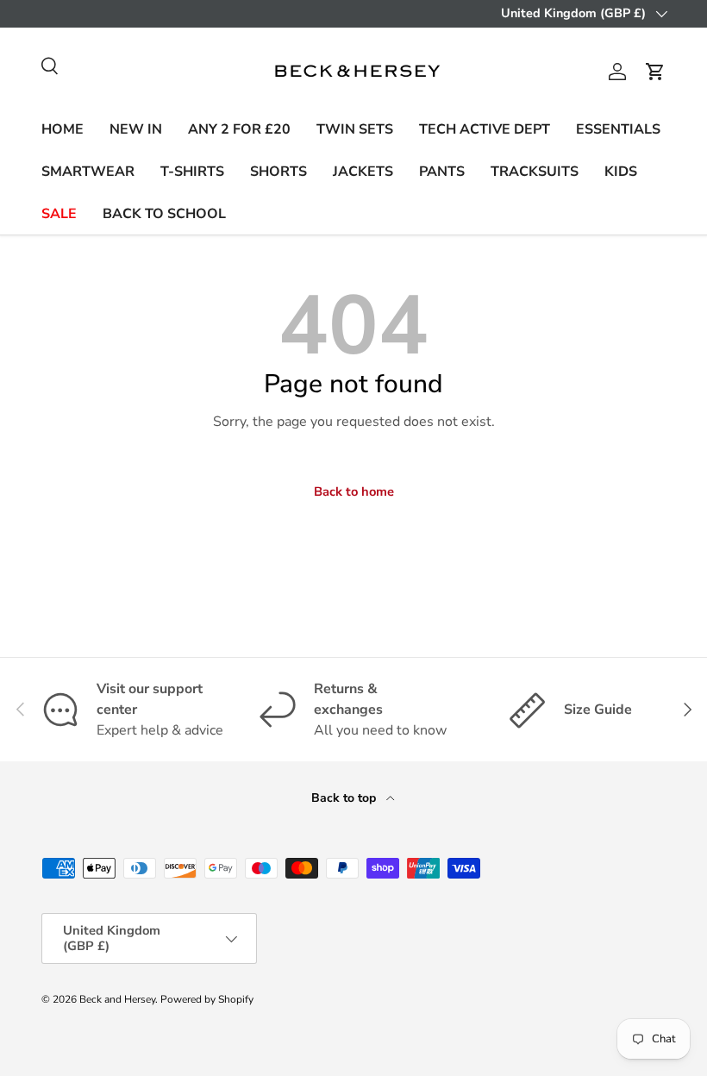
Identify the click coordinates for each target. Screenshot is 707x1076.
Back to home (354, 491)
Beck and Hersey (117, 999)
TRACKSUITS (535, 171)
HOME (62, 129)
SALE (59, 213)
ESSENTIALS (618, 129)
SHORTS (278, 171)
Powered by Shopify (206, 999)
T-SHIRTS (192, 171)
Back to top (345, 798)
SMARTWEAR (88, 171)
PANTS (442, 171)
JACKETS (363, 171)
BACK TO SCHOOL (164, 213)
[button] (655, 72)
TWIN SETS (354, 129)
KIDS (620, 171)
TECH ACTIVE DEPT (484, 129)
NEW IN (135, 129)
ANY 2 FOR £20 (239, 129)
